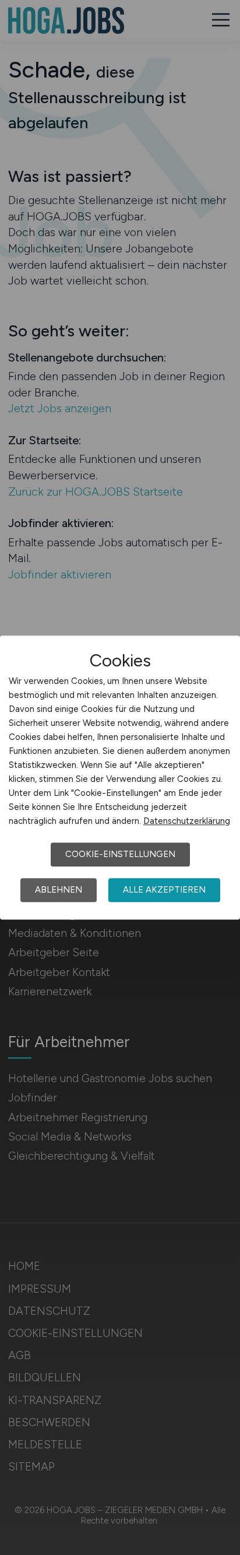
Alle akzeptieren (164, 889)
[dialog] (120, 778)
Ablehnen (58, 889)
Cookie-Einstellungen (120, 854)
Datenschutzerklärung (186, 821)
